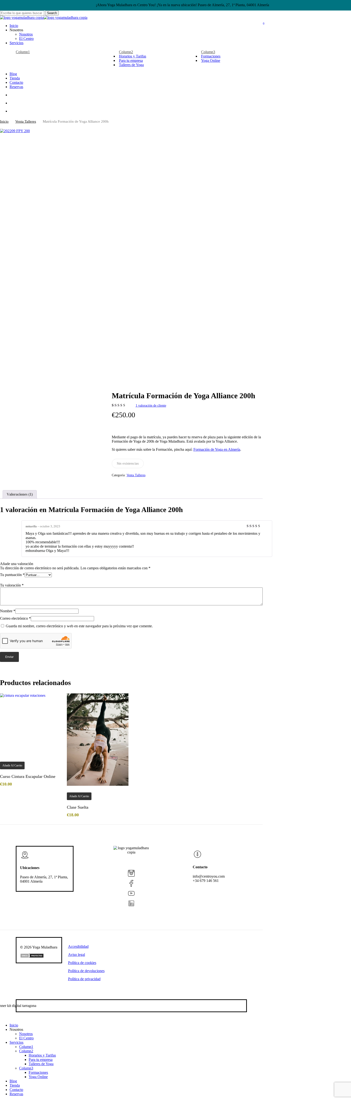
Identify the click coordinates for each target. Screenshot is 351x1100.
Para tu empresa (41, 1060)
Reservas (16, 1094)
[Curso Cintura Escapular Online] (31, 724)
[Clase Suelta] (97, 739)
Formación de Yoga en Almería (216, 449)
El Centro (26, 1038)
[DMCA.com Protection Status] (32, 957)
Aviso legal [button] (76, 955)
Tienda (15, 1085)
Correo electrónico (15, 618)
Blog (13, 1081)
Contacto (16, 1090)
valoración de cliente (151, 405)
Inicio (4, 121)
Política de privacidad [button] (84, 979)
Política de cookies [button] (82, 963)
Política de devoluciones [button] (86, 971)
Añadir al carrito (12, 765)
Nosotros (26, 1034)
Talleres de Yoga (41, 1064)
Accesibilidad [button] (78, 946)
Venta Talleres (25, 121)
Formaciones (38, 1072)
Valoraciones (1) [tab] (20, 494)
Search (52, 13)
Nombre (7, 611)
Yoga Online (38, 1077)
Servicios (16, 1042)
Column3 (26, 1068)
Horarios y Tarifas (42, 1055)
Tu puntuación (12, 575)
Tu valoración (12, 585)
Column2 (26, 1051)
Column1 (26, 1047)
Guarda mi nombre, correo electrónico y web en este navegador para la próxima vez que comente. (79, 626)
